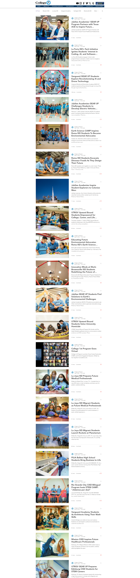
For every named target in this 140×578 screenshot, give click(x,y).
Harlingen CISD (77, 11)
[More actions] (101, 18)
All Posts (38, 11)
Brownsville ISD (87, 11)
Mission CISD (46, 11)
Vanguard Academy (66, 11)
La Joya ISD (55, 11)
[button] (46, 6)
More (95, 11)
